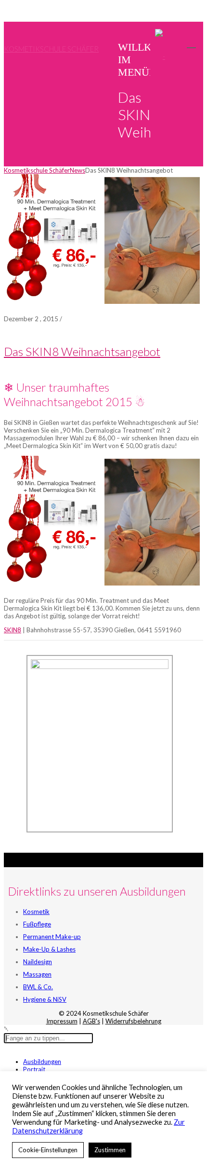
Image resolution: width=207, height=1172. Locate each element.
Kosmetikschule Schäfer (51, 48)
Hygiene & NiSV (44, 999)
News (77, 170)
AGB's (91, 1021)
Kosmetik (36, 911)
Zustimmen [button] (110, 1150)
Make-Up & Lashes (49, 949)
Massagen (37, 974)
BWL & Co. (38, 987)
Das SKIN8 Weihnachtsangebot (82, 351)
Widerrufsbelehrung (133, 1021)
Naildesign (37, 962)
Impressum (62, 1021)
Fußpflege (37, 924)
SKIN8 (12, 630)
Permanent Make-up (52, 936)
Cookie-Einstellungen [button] (48, 1150)
